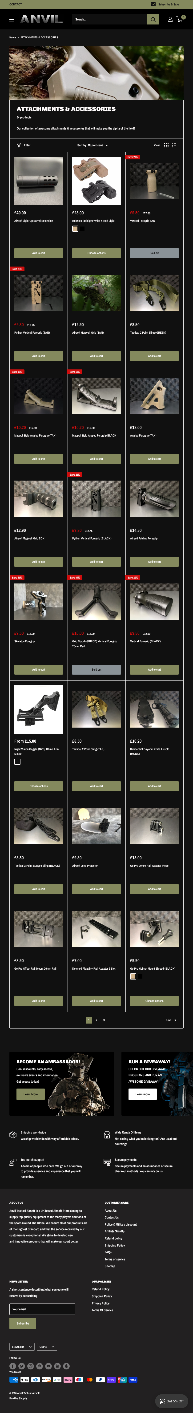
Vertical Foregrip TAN (142, 221)
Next (168, 1020)
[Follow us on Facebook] (12, 1366)
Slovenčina (18, 1347)
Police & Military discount (121, 1224)
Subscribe (22, 1323)
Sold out (154, 253)
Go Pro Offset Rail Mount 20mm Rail (35, 969)
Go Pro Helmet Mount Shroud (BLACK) (152, 969)
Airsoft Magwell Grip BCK (29, 538)
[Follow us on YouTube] (48, 1366)
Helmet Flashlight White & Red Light (93, 221)
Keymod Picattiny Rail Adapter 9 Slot (93, 969)
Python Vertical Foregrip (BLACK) (92, 538)
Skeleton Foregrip (24, 641)
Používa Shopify (18, 1398)
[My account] (170, 19)
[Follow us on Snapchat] (66, 1366)
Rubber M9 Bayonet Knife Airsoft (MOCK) (149, 751)
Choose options (97, 253)
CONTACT (15, 4)
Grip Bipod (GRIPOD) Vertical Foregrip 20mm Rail (94, 643)
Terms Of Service (102, 1310)
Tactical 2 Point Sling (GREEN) (148, 333)
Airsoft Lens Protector (85, 866)
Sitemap (110, 1266)
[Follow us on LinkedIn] (57, 1366)
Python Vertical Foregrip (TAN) (32, 333)
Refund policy (113, 1238)
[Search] (153, 19)
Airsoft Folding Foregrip (143, 538)
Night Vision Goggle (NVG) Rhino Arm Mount (36, 751)
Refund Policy (100, 1289)
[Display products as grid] (166, 145)
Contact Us (112, 1217)
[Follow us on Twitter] (21, 1366)
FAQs (108, 1252)
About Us (111, 1210)
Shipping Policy (115, 1245)
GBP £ (43, 1347)
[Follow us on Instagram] (30, 1366)
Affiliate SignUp (115, 1231)
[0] (180, 19)
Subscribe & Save (168, 4)
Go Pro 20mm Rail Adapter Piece (149, 866)
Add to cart (38, 253)
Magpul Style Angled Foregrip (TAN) (35, 435)
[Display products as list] (174, 145)
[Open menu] (11, 19)
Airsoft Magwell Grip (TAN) (88, 333)
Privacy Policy (100, 1303)
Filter (27, 145)
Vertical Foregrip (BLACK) (145, 641)
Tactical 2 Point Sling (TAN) (88, 749)
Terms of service (115, 1259)
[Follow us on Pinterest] (39, 1366)
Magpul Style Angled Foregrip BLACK (94, 435)
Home (12, 37)
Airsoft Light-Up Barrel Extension (33, 221)
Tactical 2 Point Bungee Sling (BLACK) (37, 866)
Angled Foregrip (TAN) (143, 435)
